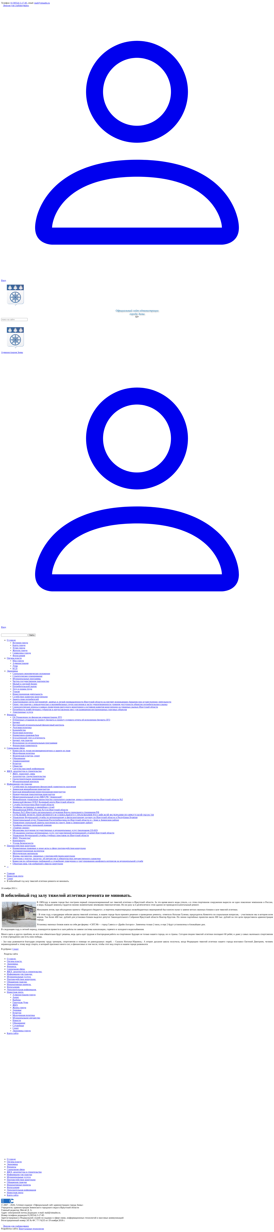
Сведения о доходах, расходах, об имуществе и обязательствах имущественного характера (57, 858)
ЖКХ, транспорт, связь (24, 774)
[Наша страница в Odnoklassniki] (2, 1223)
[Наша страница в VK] (4, 1223)
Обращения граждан (17, 1182)
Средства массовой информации (28, 768)
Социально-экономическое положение (31, 673)
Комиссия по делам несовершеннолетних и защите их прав (41, 750)
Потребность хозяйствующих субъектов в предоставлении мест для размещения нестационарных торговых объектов (70, 709)
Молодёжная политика (24, 753)
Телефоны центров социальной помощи (32, 825)
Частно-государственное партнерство (31, 681)
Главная (11, 873)
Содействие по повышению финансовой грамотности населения (44, 786)
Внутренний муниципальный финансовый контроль (38, 725)
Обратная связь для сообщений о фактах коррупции (38, 863)
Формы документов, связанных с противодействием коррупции (44, 856)
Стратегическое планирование (27, 676)
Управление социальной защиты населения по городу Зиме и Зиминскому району (53, 822)
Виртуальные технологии (31, 1228)
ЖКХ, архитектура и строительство (24, 771)
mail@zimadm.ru (42, 3)
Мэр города (18, 660)
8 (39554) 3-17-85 (19, 3)
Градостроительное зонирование (28, 779)
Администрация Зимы (12, 352)
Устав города (19, 648)
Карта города (19, 645)
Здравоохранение (21, 761)
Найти (31, 635)
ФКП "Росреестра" (22, 838)
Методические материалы (25, 853)
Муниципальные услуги (19, 1177)
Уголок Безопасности (23, 843)
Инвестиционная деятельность (28, 694)
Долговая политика (22, 727)
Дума (15, 666)
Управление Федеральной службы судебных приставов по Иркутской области (51, 835)
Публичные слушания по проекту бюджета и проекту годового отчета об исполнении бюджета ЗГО (61, 720)
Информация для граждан (19, 784)
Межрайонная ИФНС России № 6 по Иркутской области (40, 809)
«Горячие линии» (21, 827)
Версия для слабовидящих (16, 5)
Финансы (11, 714)
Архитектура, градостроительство (29, 776)
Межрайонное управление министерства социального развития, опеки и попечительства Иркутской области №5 (68, 799)
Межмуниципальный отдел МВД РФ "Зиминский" (37, 797)
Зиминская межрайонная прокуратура (31, 789)
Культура (17, 763)
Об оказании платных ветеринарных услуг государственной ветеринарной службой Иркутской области (63, 833)
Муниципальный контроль (26, 781)
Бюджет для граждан (23, 740)
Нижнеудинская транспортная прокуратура (34, 794)
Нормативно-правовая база (26, 735)
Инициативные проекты (19, 1185)
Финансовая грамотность (25, 745)
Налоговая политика (23, 732)
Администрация (20, 663)
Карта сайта (12, 1195)
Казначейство (19, 730)
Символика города (22, 653)
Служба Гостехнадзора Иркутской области (33, 804)
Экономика (12, 671)
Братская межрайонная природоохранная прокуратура (39, 792)
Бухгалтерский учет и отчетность (29, 738)
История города (20, 642)
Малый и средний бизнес (25, 684)
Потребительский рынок (25, 686)
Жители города (20, 650)
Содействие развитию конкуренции (30, 696)
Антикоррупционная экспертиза (28, 851)
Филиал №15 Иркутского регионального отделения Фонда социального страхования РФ (56, 812)
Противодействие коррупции (21, 845)
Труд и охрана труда (22, 689)
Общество (17, 766)
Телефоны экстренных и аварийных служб (33, 807)
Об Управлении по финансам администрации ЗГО (37, 717)
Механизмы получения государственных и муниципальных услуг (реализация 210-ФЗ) (55, 830)
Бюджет (16, 722)
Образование (19, 758)
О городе (11, 640)
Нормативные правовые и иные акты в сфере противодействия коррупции (49, 848)
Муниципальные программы (27, 678)
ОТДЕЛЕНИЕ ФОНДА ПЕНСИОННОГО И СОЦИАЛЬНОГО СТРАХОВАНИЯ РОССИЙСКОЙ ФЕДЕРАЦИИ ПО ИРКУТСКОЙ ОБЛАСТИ (83, 815)
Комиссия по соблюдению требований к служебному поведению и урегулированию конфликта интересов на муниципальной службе (78, 861)
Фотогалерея (19, 655)
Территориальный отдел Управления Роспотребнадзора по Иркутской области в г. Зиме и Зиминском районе (66, 820)
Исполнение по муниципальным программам (35, 743)
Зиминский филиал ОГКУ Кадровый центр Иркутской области (43, 802)
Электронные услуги (23, 712)
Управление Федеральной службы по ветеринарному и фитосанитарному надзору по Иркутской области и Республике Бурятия (75, 817)
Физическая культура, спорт (26, 756)
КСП (15, 668)
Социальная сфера (16, 748)
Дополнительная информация (21, 1190)
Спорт (15, 949)
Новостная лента (15, 876)
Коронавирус (19, 840)
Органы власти (14, 658)
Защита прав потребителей (26, 699)
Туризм (16, 691)
